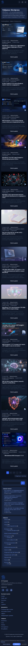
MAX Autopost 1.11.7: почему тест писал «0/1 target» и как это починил (13, 345)
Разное (6, 560)
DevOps (3, 191)
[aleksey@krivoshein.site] (7, 590)
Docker (9, 537)
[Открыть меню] (25, 2)
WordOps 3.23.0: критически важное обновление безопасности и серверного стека (14, 196)
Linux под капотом (12, 526)
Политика (3, 641)
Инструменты (17, 228)
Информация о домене (7, 615)
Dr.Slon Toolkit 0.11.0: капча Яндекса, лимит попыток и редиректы (12, 84)
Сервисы (3, 604)
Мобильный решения (9, 547)
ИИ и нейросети (10, 228)
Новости (9, 42)
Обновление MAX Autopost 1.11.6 (14, 455)
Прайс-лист (4, 598)
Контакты (3, 600)
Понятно (17, 644)
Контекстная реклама (9, 543)
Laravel (6, 522)
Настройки (24, 644)
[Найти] (22, 2)
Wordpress (4, 42)
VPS (8, 563)
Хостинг (6, 562)
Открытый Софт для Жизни (11, 552)
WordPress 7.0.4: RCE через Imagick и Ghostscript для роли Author (12, 158)
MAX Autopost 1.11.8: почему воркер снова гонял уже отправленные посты (13, 121)
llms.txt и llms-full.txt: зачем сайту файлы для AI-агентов (12, 233)
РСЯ (8, 544)
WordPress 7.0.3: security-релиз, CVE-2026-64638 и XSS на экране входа (13, 308)
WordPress (4, 620)
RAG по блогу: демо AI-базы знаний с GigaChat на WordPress (13, 382)
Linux (5, 524)
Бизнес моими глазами (10, 533)
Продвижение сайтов (9, 555)
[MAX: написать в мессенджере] (11, 590)
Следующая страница (20, 476)
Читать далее (14, 57)
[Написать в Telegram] (3, 590)
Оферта (3, 613)
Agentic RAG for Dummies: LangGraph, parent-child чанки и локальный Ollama (14, 503)
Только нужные (6, 644)
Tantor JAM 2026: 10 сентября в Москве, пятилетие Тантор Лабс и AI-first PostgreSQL (14, 509)
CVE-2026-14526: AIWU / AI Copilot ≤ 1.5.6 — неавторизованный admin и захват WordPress (13, 271)
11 (20, 472)
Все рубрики (4, 628)
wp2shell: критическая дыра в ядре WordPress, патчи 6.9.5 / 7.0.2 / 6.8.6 (12, 419)
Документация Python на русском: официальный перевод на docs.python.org (13, 497)
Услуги (3, 596)
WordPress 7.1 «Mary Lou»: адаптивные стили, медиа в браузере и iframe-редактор (13, 47)
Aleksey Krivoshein (14, 40)
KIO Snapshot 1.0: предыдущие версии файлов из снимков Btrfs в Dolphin (14, 491)
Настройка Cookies (6, 611)
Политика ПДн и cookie (7, 609)
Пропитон (6, 557)
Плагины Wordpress (15, 79)
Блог (2, 602)
